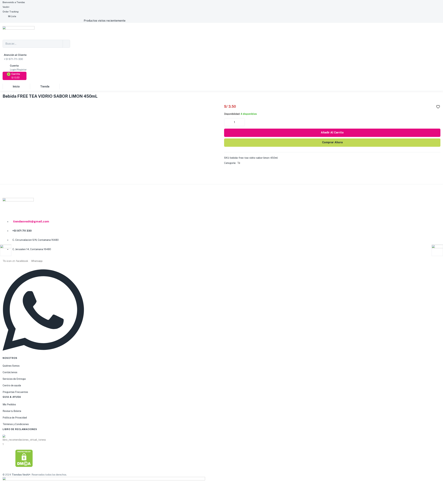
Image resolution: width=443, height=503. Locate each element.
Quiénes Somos (11, 365)
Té (238, 163)
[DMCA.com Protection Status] (24, 458)
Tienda (44, 86)
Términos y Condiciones (16, 424)
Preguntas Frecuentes (15, 392)
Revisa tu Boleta (12, 411)
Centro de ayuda (12, 385)
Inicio (16, 86)
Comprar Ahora (332, 142)
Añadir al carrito (332, 132)
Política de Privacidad (15, 417)
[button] (15, 76)
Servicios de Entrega (14, 379)
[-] (227, 121)
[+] (242, 121)
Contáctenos (10, 372)
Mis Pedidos (9, 404)
